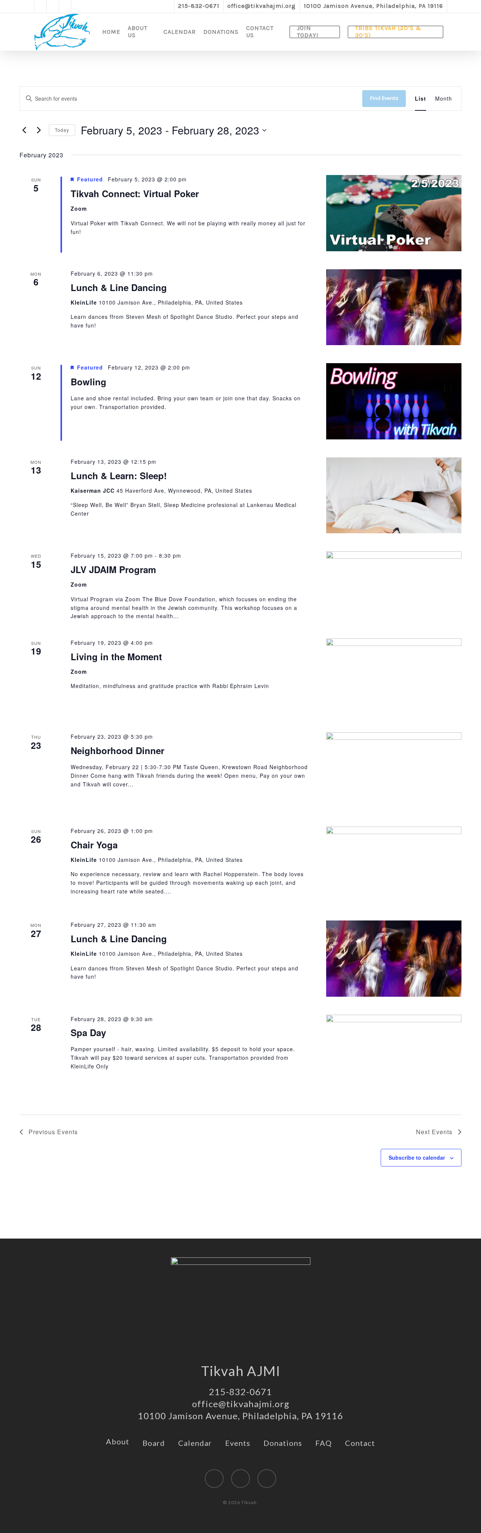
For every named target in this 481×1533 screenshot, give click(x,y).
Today (62, 130)
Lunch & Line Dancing (119, 287)
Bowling (88, 381)
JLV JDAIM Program (113, 569)
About (117, 1441)
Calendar (195, 1442)
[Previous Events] (24, 130)
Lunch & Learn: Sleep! (119, 475)
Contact (360, 1442)
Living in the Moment (116, 656)
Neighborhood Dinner (117, 750)
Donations (282, 1442)
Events (237, 1442)
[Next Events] (38, 130)
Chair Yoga (94, 844)
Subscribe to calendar (417, 1157)
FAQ (323, 1442)
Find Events (384, 98)
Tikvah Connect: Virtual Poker (135, 193)
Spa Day (88, 1032)
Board (153, 1442)
